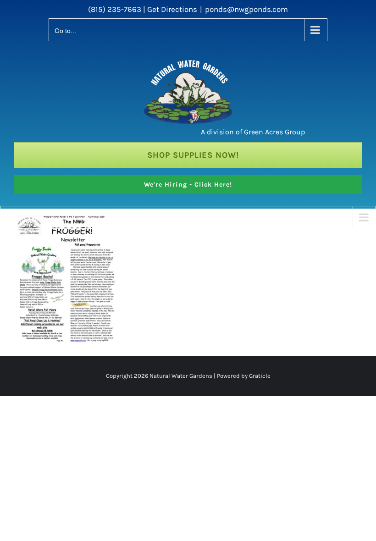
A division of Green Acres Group (253, 131)
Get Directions (172, 9)
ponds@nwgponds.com (246, 9)
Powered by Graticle (243, 375)
